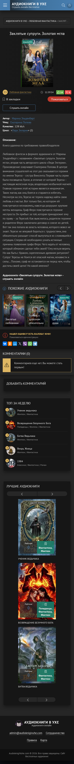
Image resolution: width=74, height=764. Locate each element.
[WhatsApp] (30, 344)
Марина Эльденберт (23, 118)
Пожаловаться (59, 99)
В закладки (13, 99)
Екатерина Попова (20, 122)
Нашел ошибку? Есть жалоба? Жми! (30, 333)
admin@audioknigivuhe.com (26, 733)
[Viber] (25, 344)
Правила (32, 740)
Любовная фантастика (20, 92)
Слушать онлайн (19, 108)
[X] (20, 344)
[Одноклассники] (10, 344)
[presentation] (60, 288)
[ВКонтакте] (5, 344)
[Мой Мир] (15, 344)
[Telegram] (35, 344)
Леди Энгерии (20, 130)
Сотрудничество (55, 733)
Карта (43, 740)
